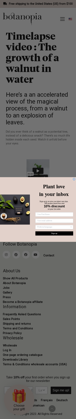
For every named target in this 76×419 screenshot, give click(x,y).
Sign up (54, 233)
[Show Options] (71, 227)
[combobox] (53, 227)
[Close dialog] (74, 179)
